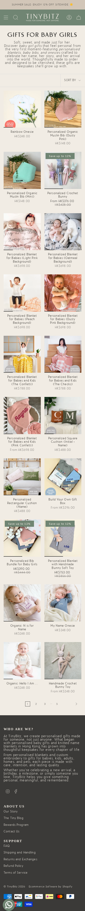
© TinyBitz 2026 (14, 886)
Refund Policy (13, 866)
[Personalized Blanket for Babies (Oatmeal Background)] (63, 231)
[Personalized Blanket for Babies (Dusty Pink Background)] (63, 293)
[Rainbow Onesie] (22, 109)
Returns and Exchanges (20, 859)
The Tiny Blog (14, 818)
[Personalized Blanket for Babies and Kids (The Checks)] (63, 354)
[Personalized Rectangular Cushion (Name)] (22, 476)
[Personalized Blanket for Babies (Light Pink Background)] (22, 231)
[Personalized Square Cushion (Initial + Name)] (63, 415)
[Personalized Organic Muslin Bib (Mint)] (22, 170)
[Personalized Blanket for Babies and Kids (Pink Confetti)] (22, 415)
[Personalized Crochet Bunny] (63, 170)
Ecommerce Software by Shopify (51, 886)
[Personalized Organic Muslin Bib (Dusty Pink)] (63, 109)
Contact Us (11, 831)
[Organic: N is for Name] (22, 602)
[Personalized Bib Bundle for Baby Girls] (22, 538)
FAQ (7, 846)
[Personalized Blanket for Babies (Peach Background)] (22, 293)
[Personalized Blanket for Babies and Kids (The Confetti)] (22, 354)
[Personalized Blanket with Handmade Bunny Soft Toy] (63, 538)
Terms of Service (16, 872)
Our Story (11, 811)
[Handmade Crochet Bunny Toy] (63, 660)
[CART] (78, 17)
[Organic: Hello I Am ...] (22, 660)
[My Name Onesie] (63, 602)
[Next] (71, 704)
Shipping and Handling (20, 852)
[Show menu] (5, 17)
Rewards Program (16, 825)
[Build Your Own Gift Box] (63, 476)
